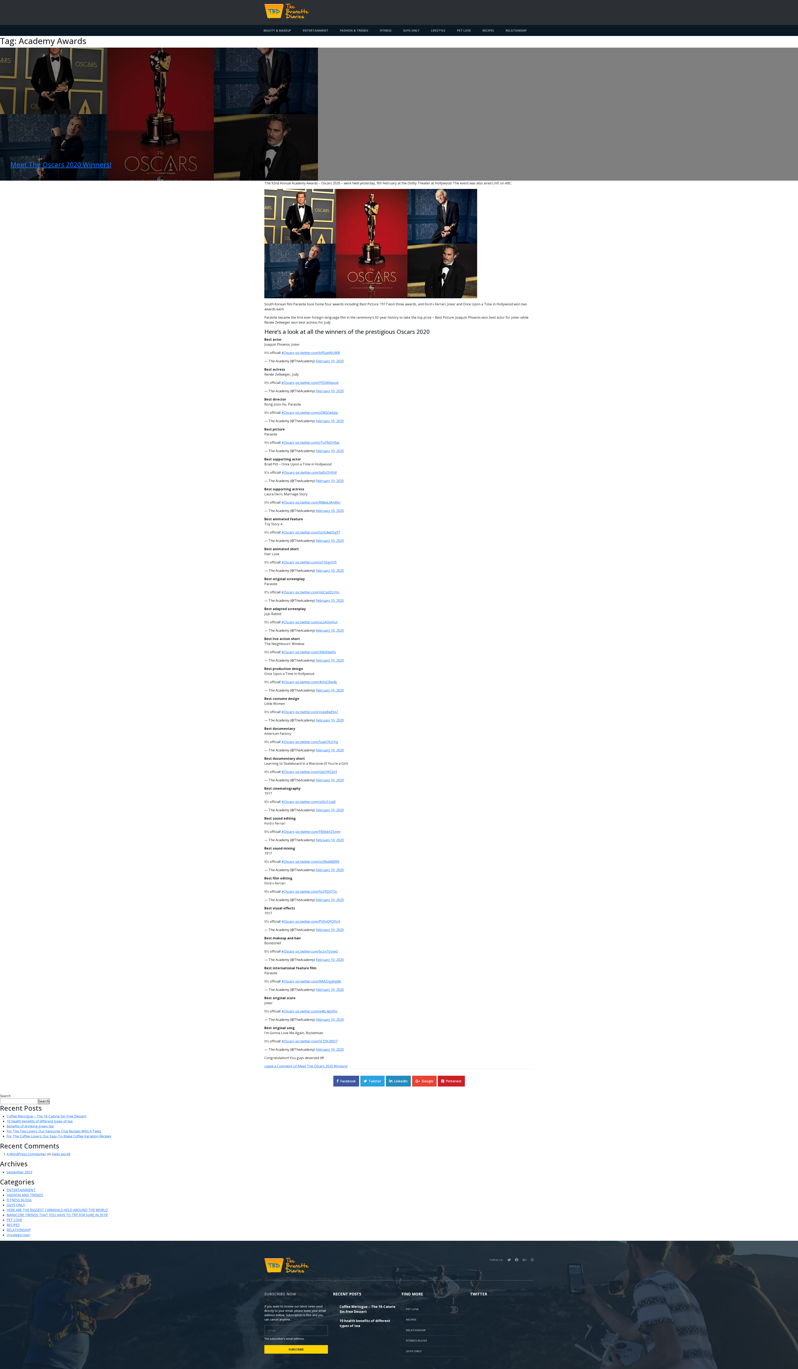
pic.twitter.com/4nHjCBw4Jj (316, 682)
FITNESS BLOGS (19, 1200)
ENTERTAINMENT (315, 30)
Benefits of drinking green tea (30, 1126)
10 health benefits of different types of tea (40, 1121)
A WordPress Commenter (26, 1154)
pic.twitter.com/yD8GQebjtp (316, 412)
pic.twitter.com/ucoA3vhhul (316, 622)
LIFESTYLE (438, 30)
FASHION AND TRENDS (25, 1195)
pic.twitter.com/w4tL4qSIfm (316, 1011)
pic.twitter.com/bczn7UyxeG (316, 951)
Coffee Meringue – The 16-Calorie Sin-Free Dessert (46, 1116)
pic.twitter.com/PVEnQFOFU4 (317, 921)
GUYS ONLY (411, 30)
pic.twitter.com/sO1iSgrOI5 (316, 562)
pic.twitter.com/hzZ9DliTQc (316, 891)
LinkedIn (401, 1081)
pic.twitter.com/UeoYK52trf (316, 772)
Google (427, 1081)
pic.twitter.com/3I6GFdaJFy (315, 652)
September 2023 (19, 1172)
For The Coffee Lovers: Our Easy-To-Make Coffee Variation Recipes (59, 1136)
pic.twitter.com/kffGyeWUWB (317, 352)
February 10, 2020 (330, 361)
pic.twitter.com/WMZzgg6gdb (318, 981)
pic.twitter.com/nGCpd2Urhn (317, 592)
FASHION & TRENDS (354, 30)
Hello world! (61, 1154)
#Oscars (287, 352)
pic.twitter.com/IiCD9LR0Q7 (316, 1041)
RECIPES (488, 30)
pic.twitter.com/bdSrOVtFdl (316, 472)
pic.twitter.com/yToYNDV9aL (317, 442)
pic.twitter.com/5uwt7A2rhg (316, 742)
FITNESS (386, 30)
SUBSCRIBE (296, 1349)
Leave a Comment (305, 1066)
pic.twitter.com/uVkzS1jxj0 (315, 801)
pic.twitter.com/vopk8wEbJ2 (316, 712)
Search (5, 1096)
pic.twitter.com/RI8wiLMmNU (317, 502)
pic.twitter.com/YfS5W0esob (317, 382)
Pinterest (454, 1081)
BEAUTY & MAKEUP (277, 30)
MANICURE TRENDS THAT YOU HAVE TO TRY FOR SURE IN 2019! (57, 1215)
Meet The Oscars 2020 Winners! (60, 164)
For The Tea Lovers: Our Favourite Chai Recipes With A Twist (54, 1131)
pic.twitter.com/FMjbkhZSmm (317, 831)
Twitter (375, 1081)
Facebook (348, 1081)
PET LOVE (464, 30)
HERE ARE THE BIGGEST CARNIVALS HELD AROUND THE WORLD (57, 1210)
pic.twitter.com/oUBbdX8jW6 (317, 861)
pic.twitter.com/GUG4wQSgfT (317, 532)
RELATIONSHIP (516, 30)
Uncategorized (18, 1235)
